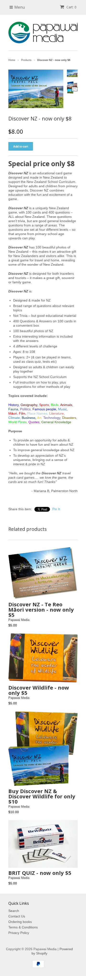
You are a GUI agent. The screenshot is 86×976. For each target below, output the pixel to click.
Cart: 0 (70, 7)
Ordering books (20, 922)
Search (13, 911)
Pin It (56, 509)
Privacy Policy (18, 933)
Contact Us (16, 916)
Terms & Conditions (23, 927)
